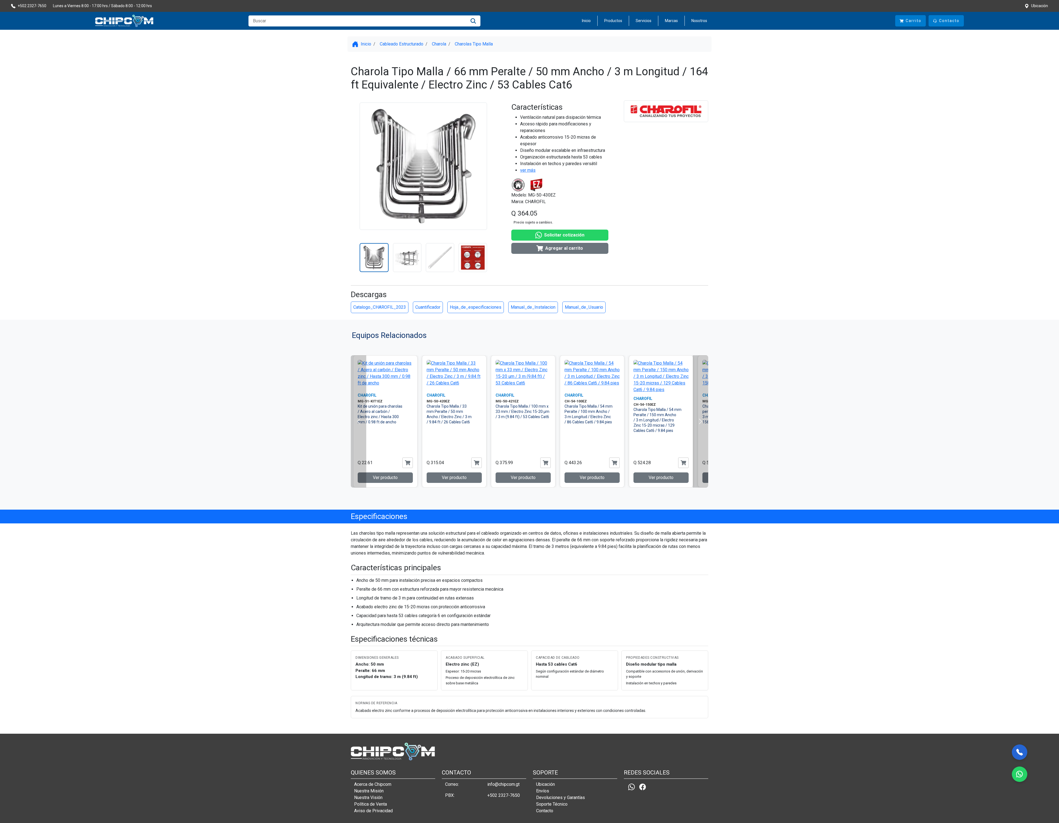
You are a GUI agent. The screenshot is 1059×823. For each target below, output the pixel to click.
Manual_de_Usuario (584, 307)
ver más (528, 170)
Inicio (586, 20)
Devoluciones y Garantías (560, 797)
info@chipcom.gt (503, 784)
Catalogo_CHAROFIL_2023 (379, 307)
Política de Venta (370, 804)
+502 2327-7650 (503, 795)
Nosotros (699, 20)
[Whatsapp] (631, 786)
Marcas (671, 20)
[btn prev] (358, 421)
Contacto (544, 810)
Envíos (542, 791)
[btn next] (700, 421)
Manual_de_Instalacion (533, 307)
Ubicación (545, 784)
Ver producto (385, 477)
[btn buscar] (473, 21)
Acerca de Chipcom (372, 784)
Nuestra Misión (369, 791)
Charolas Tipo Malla (474, 44)
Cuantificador (427, 307)
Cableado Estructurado (401, 44)
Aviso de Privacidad (373, 810)
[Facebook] (642, 786)
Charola (439, 44)
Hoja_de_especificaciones (475, 307)
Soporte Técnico (552, 804)
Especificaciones (379, 516)
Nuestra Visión (368, 797)
